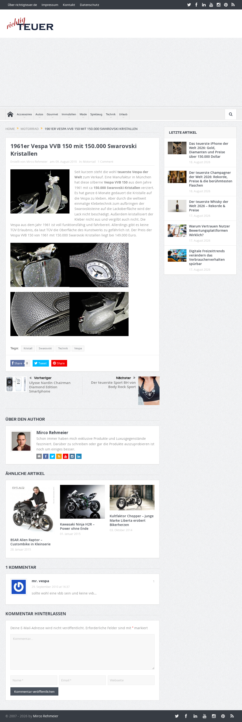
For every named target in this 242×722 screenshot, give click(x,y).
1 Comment (105, 161)
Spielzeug (96, 114)
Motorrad (89, 161)
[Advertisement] (121, 73)
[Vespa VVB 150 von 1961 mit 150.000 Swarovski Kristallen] (39, 267)
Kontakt (69, 5)
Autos (39, 114)
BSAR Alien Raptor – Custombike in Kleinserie (30, 542)
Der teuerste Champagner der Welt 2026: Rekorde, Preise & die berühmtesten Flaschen (210, 179)
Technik (111, 114)
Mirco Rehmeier (37, 161)
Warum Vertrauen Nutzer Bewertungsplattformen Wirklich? (209, 230)
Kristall (28, 348)
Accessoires (24, 114)
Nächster (123, 378)
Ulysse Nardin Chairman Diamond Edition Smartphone (50, 387)
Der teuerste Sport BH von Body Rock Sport (113, 384)
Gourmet (52, 114)
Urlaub (123, 114)
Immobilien (69, 114)
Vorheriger (43, 378)
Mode (83, 114)
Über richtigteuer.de (22, 5)
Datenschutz (89, 5)
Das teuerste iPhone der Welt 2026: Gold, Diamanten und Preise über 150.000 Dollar (208, 150)
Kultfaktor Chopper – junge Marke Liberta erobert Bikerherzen (132, 520)
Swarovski (45, 348)
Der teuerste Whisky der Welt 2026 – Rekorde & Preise (208, 205)
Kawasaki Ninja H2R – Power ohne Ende (77, 526)
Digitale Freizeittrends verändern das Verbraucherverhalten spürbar (207, 257)
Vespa (78, 348)
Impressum (50, 5)
